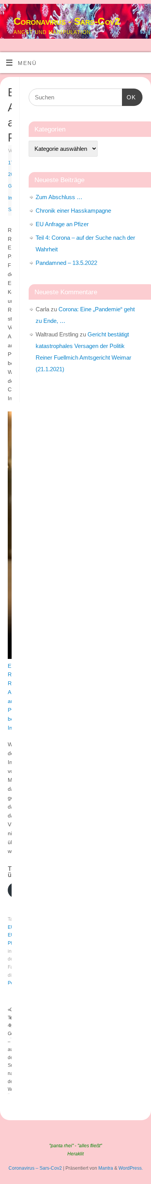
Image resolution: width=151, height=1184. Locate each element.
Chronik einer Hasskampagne (73, 210)
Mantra (105, 1168)
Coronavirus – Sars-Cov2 (35, 1168)
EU (11, 927)
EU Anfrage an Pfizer (62, 224)
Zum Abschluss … (59, 197)
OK (129, 97)
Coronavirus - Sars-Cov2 (67, 21)
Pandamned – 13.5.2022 (66, 262)
